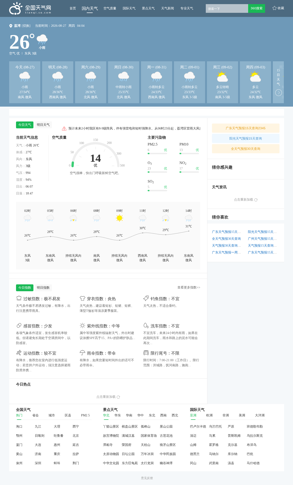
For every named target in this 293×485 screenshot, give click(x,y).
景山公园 (166, 426)
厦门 (19, 445)
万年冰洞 (147, 454)
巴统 (250, 454)
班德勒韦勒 (255, 426)
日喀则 (39, 435)
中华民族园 (168, 454)
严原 (231, 426)
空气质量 (109, 8)
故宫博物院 (111, 435)
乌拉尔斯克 (255, 435)
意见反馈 (147, 478)
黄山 (19, 454)
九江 (38, 426)
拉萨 (76, 454)
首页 (73, 8)
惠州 (57, 445)
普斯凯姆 (234, 435)
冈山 (193, 463)
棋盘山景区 (130, 426)
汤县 (231, 463)
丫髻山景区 (111, 426)
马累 (212, 435)
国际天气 (129, 8)
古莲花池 (166, 435)
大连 (38, 445)
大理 (57, 426)
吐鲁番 (58, 435)
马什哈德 (253, 463)
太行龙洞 (147, 463)
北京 (76, 435)
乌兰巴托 (215, 426)
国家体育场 (149, 435)
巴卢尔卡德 (198, 426)
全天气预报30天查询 (245, 149)
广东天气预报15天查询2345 (246, 128)
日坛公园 (128, 454)
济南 (38, 454)
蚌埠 (57, 463)
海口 (19, 426)
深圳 (38, 463)
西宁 (76, 426)
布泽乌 (251, 445)
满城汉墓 (128, 435)
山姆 (193, 445)
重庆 (57, 454)
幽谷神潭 (166, 463)
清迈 (193, 435)
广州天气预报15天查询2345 (267, 238)
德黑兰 (195, 454)
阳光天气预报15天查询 (245, 138)
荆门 (76, 463)
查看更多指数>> (188, 287)
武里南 (214, 463)
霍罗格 (214, 445)
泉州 (19, 463)
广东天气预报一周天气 (228, 252)
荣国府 (126, 445)
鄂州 (19, 435)
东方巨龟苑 (130, 463)
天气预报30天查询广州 (228, 245)
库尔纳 (232, 454)
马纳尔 (214, 454)
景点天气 (148, 8)
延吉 (76, 445)
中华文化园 (111, 463)
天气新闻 (167, 8)
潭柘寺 (108, 445)
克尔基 (232, 445)
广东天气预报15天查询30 (265, 252)
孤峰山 (145, 426)
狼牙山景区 (168, 445)
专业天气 (186, 8)
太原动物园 (111, 454)
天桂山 (145, 445)
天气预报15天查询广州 (264, 245)
